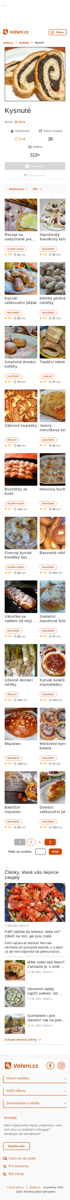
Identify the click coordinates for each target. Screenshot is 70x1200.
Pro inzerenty (18, 1166)
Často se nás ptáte (22, 1158)
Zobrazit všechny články (21, 1039)
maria (21, 122)
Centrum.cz (15, 1187)
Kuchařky (24, 42)
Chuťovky (13, 376)
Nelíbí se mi (37, 175)
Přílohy (12, 439)
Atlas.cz (35, 1187)
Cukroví (47, 376)
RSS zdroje (16, 1174)
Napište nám (16, 1146)
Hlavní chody (15, 249)
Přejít (55, 851)
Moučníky (48, 249)
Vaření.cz (8, 42)
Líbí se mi (37, 166)
